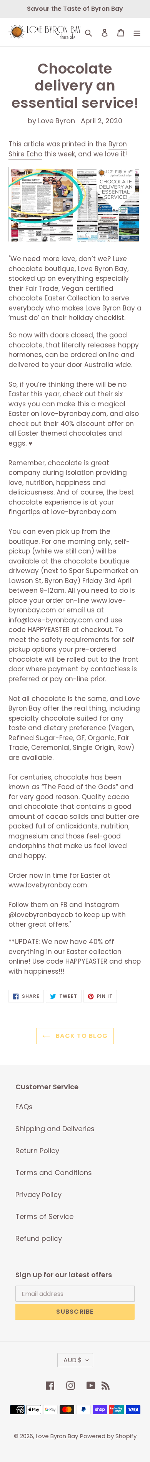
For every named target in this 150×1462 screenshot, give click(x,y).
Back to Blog (81, 1035)
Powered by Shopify (108, 1436)
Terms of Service (44, 1216)
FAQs (24, 1107)
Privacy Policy (38, 1194)
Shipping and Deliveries (55, 1128)
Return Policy (37, 1150)
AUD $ (72, 1360)
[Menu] (137, 32)
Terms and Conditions (53, 1172)
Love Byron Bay (57, 1436)
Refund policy (38, 1238)
